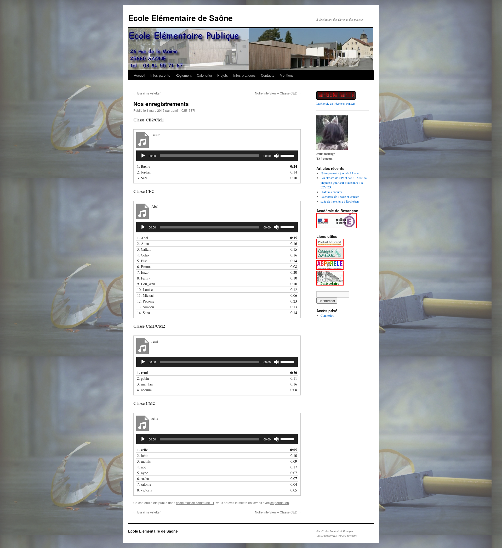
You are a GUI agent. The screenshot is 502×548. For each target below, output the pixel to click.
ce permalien (279, 502)
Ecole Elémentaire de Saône (180, 17)
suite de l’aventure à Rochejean (340, 201)
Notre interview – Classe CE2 (278, 93)
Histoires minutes (331, 192)
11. (146, 295)
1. (143, 166)
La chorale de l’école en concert (335, 103)
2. (144, 172)
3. (142, 177)
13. (145, 306)
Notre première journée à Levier (340, 173)
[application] (217, 155)
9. (146, 283)
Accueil (139, 75)
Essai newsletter (147, 93)
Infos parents (160, 75)
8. (143, 278)
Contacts (268, 75)
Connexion (327, 315)
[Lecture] (143, 155)
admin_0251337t (183, 110)
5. (142, 260)
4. (143, 255)
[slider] (288, 155)
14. (143, 312)
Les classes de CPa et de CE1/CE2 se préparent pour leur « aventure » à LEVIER (344, 182)
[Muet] (276, 155)
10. (145, 289)
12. (145, 301)
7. (143, 272)
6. (144, 266)
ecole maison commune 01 (195, 502)
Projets (222, 75)
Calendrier (204, 75)
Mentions (287, 75)
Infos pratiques (244, 75)
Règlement (183, 75)
